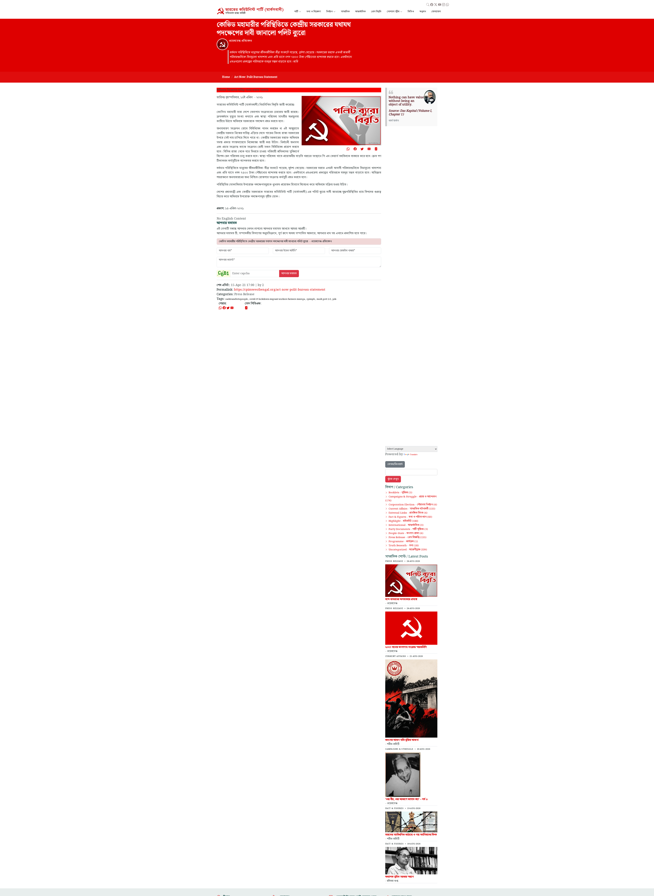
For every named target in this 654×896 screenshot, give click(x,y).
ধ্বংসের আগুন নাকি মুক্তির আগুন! (402, 740)
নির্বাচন (329, 12)
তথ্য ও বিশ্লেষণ (314, 12)
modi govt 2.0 (324, 299)
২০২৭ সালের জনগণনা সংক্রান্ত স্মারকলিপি (406, 647)
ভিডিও (411, 12)
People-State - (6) (406, 533)
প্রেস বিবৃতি (376, 12)
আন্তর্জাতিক (360, 12)
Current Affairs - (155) (412, 509)
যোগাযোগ (436, 12)
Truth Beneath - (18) (404, 546)
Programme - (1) (403, 541)
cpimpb (311, 299)
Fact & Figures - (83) (410, 517)
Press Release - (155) (407, 537)
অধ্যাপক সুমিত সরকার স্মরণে (399, 877)
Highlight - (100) (403, 521)
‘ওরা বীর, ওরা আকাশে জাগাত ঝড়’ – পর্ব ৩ (406, 799)
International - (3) (406, 525)
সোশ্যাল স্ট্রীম (393, 12)
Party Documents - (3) (408, 529)
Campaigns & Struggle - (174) (411, 499)
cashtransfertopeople (236, 299)
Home (226, 77)
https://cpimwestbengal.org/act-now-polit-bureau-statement (279, 289)
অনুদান (422, 12)
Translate (413, 454)
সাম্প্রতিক (345, 12)
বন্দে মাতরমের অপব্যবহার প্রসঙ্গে (401, 599)
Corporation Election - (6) (413, 505)
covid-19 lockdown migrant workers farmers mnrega (277, 299)
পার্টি (296, 12)
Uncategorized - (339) (408, 550)
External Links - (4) (408, 513)
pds (334, 299)
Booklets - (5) (400, 493)
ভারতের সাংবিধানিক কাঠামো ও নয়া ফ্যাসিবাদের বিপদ (411, 835)
